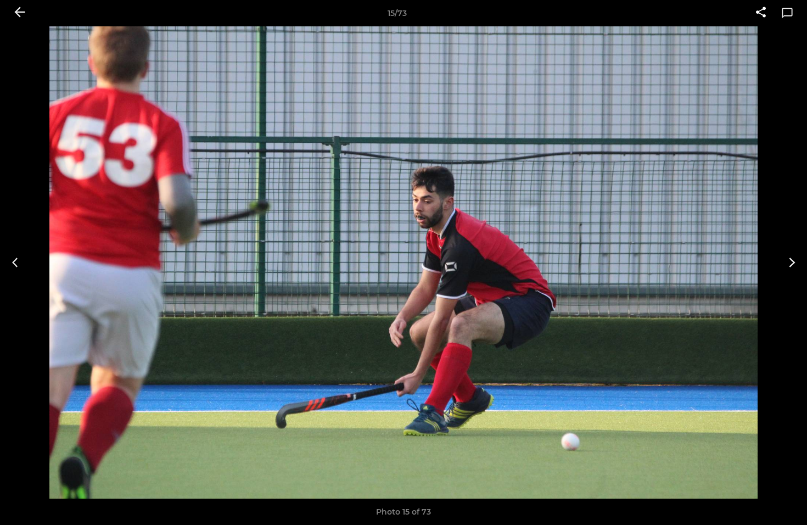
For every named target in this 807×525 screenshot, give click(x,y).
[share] (760, 13)
